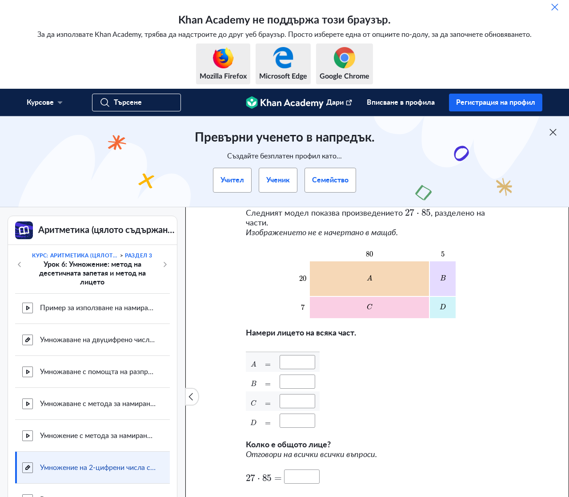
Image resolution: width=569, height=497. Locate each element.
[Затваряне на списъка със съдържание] (192, 397)
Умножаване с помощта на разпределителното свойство (98, 371)
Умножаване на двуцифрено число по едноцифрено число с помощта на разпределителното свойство (98, 339)
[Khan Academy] (285, 102)
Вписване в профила (401, 102)
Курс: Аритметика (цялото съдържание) (75, 255)
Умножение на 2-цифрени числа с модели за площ (98, 467)
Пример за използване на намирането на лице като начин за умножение (98, 308)
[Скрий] (555, 7)
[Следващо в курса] (165, 264)
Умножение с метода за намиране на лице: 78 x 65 (98, 435)
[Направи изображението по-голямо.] (377, 283)
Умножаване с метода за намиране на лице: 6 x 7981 (98, 403)
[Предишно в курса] (19, 264)
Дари (335, 102)
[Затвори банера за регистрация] (553, 132)
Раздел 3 (138, 255)
